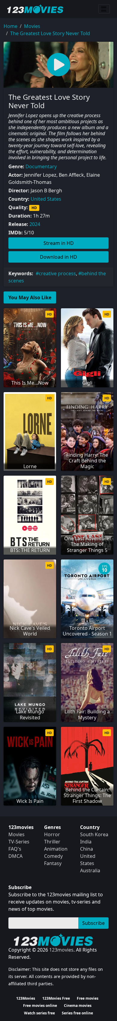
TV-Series (18, 841)
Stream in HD (59, 243)
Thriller (52, 841)
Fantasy (53, 863)
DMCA (15, 856)
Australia (90, 870)
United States (46, 199)
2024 (34, 224)
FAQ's (14, 849)
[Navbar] (104, 9)
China (86, 849)
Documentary (41, 166)
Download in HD (58, 257)
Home (10, 26)
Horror (52, 834)
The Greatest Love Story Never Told (50, 33)
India (86, 841)
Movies (32, 26)
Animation (56, 849)
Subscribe (93, 923)
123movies (61, 949)
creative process (57, 273)
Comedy (53, 856)
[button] (58, 65)
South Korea (94, 834)
